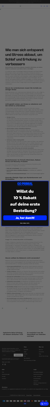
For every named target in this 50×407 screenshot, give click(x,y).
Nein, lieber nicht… (25, 223)
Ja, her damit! (25, 217)
